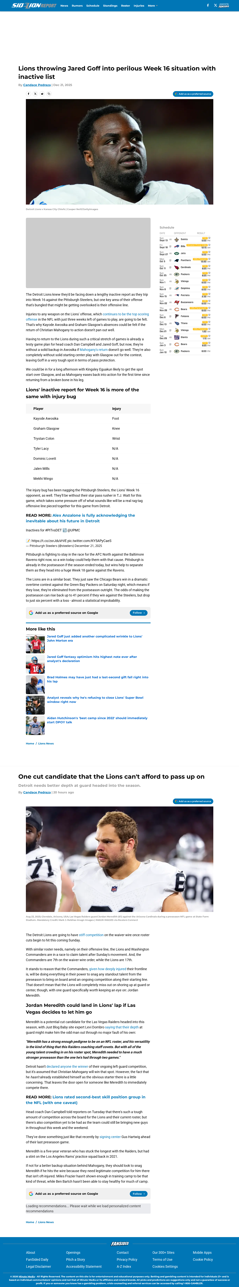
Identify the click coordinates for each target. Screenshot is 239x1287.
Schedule (92, 5)
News (64, 5)
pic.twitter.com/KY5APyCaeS (89, 541)
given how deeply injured (107, 969)
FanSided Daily (37, 1259)
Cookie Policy (203, 1259)
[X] (215, 5)
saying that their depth (122, 1027)
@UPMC (73, 530)
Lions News (46, 743)
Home (30, 743)
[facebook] (208, 5)
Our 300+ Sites (163, 1252)
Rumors (77, 5)
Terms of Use (162, 1259)
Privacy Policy (127, 1259)
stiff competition (91, 935)
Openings (73, 1252)
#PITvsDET (53, 530)
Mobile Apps (202, 1252)
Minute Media (27, 1276)
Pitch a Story (75, 1259)
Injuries (139, 5)
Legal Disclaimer (38, 1266)
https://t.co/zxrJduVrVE (49, 541)
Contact (123, 1252)
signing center (110, 1137)
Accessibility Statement (84, 1266)
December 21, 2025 (88, 546)
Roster (125, 5)
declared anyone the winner (67, 1066)
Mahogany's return (94, 350)
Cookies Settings (165, 1266)
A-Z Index (124, 1266)
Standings (110, 5)
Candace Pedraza (37, 85)
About (30, 1252)
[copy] (49, 93)
